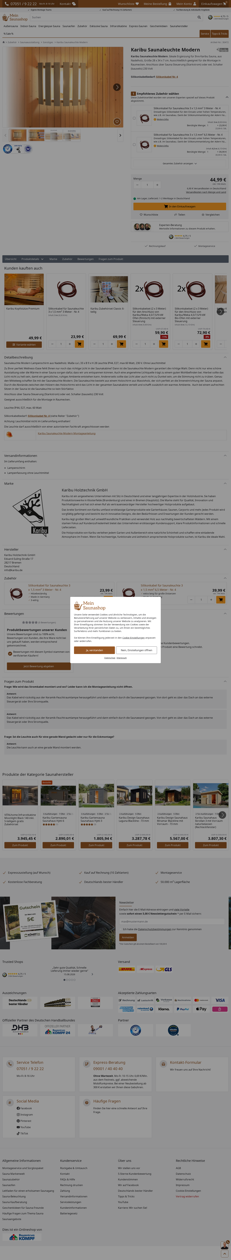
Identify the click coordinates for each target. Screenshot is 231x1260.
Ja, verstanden (94, 650)
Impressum (122, 658)
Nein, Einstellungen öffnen (136, 650)
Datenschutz (109, 658)
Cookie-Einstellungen (133, 637)
